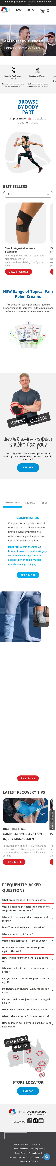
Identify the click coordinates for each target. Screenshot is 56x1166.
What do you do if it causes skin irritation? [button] (25, 1009)
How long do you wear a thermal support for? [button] (25, 959)
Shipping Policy (37, 1148)
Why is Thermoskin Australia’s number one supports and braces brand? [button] (26, 908)
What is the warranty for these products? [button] (25, 1016)
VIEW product (18, 271)
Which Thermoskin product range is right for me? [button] (25, 918)
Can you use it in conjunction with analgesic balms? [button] (26, 1001)
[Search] (48, 11)
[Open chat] (46, 1156)
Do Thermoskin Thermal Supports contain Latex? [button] (25, 990)
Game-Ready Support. (24, 41)
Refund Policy (20, 1153)
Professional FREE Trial (38, 1157)
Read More (28, 778)
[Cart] (42, 11)
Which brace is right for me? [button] (17, 934)
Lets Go (28, 1090)
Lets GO (28, 467)
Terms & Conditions (19, 1148)
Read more (28, 575)
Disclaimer (36, 1144)
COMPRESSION (12, 502)
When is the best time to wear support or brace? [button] (25, 970)
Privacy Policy (34, 1153)
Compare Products (52, 820)
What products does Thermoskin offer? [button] (24, 900)
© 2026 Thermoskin (22, 1144)
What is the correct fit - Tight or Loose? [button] (24, 940)
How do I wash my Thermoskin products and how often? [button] (26, 1024)
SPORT (45, 502)
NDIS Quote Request (17, 1157)
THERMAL (30, 502)
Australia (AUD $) (14, 1135)
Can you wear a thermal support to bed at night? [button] (25, 980)
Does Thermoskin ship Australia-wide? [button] (23, 927)
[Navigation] (53, 11)
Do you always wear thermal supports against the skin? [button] (23, 949)
